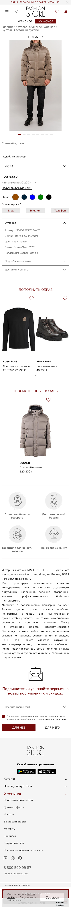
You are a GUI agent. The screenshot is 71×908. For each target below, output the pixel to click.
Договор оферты (14, 807)
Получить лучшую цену (17, 187)
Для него (52, 727)
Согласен (52, 897)
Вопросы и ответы (15, 821)
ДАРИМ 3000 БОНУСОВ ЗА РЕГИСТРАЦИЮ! (35, 2)
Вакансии (10, 836)
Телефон (60, 210)
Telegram (35, 210)
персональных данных (54, 719)
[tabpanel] (35, 85)
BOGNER (35, 37)
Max (11, 210)
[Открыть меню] (7, 11)
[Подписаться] (64, 707)
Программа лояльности (18, 800)
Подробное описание (18, 261)
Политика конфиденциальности (23, 850)
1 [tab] (35, 375)
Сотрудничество (14, 843)
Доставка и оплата (16, 269)
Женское (25, 21)
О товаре (10, 222)
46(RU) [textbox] (9, 166)
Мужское (45, 21)
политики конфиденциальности (45, 716)
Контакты (9, 828)
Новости (9, 814)
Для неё (18, 727)
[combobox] (35, 166)
